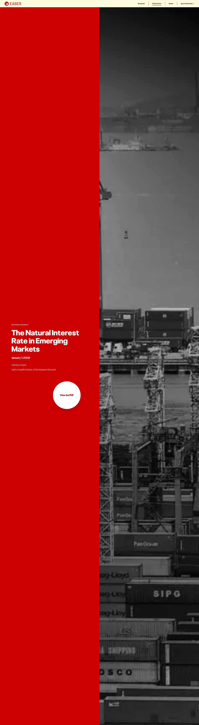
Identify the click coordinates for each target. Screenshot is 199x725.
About (171, 4)
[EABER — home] (13, 4)
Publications (156, 4)
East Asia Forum (187, 4)
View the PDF (67, 395)
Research (141, 4)
